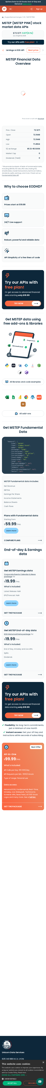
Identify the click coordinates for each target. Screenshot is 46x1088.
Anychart (41, 119)
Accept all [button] (12, 1083)
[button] (23, 1075)
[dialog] (23, 1074)
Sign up (39, 9)
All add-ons (25, 413)
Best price (33, 50)
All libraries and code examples (25, 381)
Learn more (27, 4)
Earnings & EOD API (14, 50)
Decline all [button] (33, 1083)
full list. (32, 797)
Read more (22, 1072)
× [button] (43, 1062)
